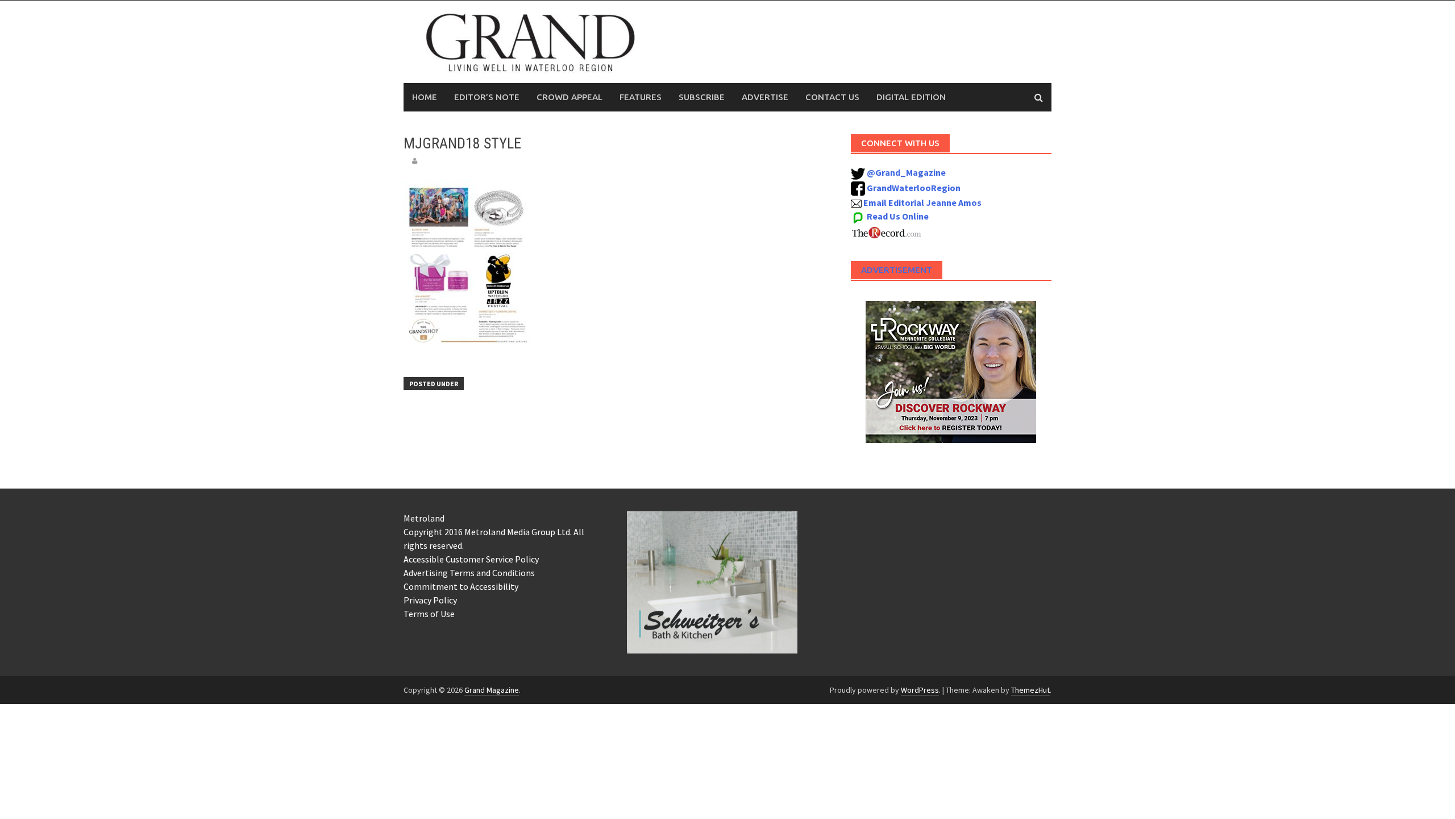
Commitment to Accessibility (461, 586)
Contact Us (832, 97)
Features (641, 97)
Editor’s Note (486, 97)
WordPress (920, 690)
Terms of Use (429, 613)
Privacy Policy (430, 600)
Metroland (424, 518)
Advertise (765, 97)
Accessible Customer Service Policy (471, 559)
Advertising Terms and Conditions (469, 572)
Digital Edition (911, 97)
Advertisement (896, 270)
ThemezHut (1030, 690)
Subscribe (702, 97)
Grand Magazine (491, 690)
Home (424, 97)
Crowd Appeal (569, 97)
